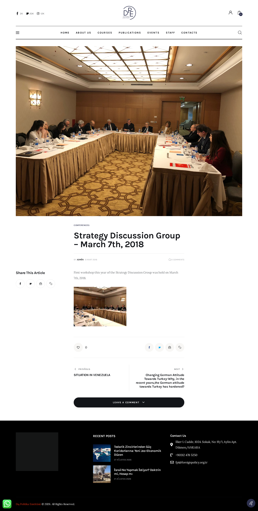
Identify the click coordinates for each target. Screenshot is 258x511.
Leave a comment (126, 402)
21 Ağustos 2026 (122, 479)
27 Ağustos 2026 (122, 460)
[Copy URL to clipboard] (50, 283)
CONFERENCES (82, 225)
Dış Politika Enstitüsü (28, 504)
